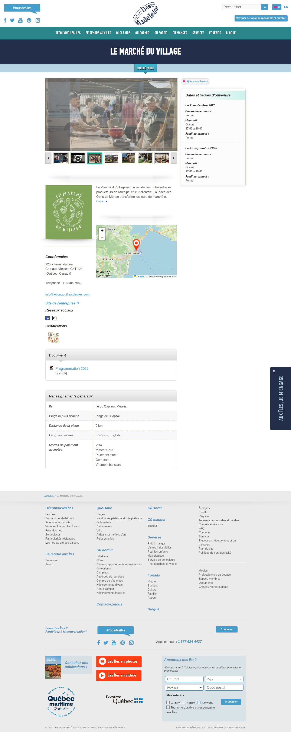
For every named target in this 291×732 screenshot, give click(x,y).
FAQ (201, 528)
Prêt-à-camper (105, 588)
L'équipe (204, 516)
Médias (203, 570)
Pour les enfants (158, 551)
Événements (104, 526)
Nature (152, 581)
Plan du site (206, 548)
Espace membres (209, 578)
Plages (101, 514)
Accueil (49, 496)
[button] (136, 245)
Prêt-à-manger (156, 543)
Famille (152, 593)
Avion (48, 564)
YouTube (21, 20)
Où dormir (105, 550)
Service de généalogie (161, 559)
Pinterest (29, 20)
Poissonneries (105, 538)
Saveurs (153, 585)
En (286, 7)
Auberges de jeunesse (110, 576)
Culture (152, 589)
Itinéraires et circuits (58, 522)
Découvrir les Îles (59, 508)
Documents (206, 582)
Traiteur (152, 525)
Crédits (203, 512)
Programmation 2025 (71, 368)
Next (173, 158)
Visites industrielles (160, 547)
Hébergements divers (110, 584)
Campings (103, 572)
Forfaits (154, 575)
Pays (210, 679)
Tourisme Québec (124, 699)
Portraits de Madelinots (59, 518)
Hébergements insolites (111, 592)
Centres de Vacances (110, 580)
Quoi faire (104, 508)
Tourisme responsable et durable (219, 520)
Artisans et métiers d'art (111, 534)
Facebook (5, 20)
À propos (204, 508)
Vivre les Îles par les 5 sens (62, 526)
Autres (152, 597)
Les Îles (50, 514)
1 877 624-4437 (190, 641)
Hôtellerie (102, 556)
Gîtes (100, 560)
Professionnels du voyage (215, 574)
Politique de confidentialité (215, 552)
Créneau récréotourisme (213, 586)
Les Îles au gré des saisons (62, 542)
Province (172, 687)
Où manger (157, 519)
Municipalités (156, 555)
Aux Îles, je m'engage (281, 398)
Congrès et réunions (211, 524)
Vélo (99, 530)
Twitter (12, 20)
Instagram (38, 20)
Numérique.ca (195, 727)
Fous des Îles (53, 530)
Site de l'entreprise (60, 303)
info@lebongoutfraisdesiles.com (67, 294)
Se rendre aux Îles (59, 554)
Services (155, 537)
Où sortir (155, 508)
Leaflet (140, 276)
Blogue (153, 609)
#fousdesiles (22, 8)
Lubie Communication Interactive (226, 727)
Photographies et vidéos (162, 563)
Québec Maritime (66, 702)
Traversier (51, 560)
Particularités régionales (60, 538)
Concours (204, 532)
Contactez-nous (109, 604)
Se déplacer (52, 534)
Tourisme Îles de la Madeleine (145, 13)
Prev (49, 158)
